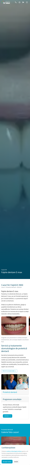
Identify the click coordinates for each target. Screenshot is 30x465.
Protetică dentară (10, 392)
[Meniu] (26, 2)
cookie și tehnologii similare (14, 451)
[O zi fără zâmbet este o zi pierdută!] (6, 2)
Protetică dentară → (9, 371)
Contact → (7, 416)
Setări (16, 462)
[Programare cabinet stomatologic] (23, 2)
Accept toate (7, 462)
